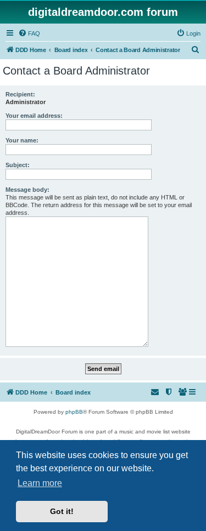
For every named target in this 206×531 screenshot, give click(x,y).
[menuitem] (29, 33)
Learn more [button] (40, 483)
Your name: (21, 140)
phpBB (74, 412)
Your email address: (34, 115)
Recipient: (20, 94)
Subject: (17, 165)
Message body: (27, 189)
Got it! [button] (62, 511)
